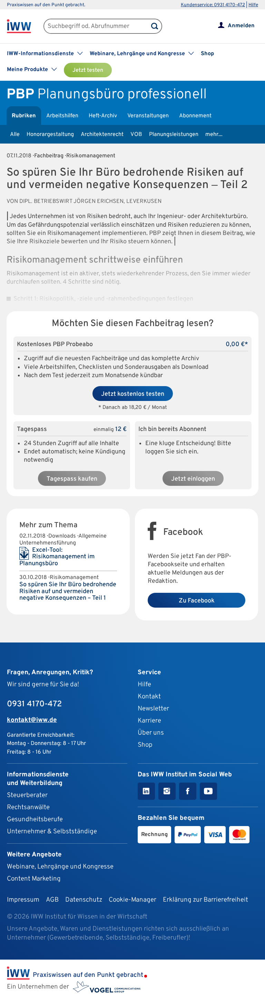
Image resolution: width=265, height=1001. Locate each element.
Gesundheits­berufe (35, 819)
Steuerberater (27, 795)
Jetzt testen (87, 70)
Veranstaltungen (148, 115)
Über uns (151, 733)
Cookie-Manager (132, 900)
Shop (207, 53)
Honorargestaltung (50, 134)
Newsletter (153, 709)
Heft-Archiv (103, 115)
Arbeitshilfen (62, 115)
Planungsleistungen (173, 134)
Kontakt (149, 697)
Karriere (149, 721)
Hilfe (253, 5)
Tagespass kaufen (72, 479)
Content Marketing (34, 879)
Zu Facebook (197, 601)
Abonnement (195, 115)
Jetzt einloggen (193, 479)
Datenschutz (83, 900)
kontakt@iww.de (32, 720)
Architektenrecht (102, 134)
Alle (15, 134)
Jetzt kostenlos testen (132, 394)
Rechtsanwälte (28, 807)
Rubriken (24, 115)
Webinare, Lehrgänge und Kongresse (60, 867)
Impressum (23, 900)
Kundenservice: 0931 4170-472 (213, 5)
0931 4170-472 (34, 704)
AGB (52, 900)
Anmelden (241, 25)
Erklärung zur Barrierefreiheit (205, 900)
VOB (136, 134)
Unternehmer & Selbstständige (52, 831)
